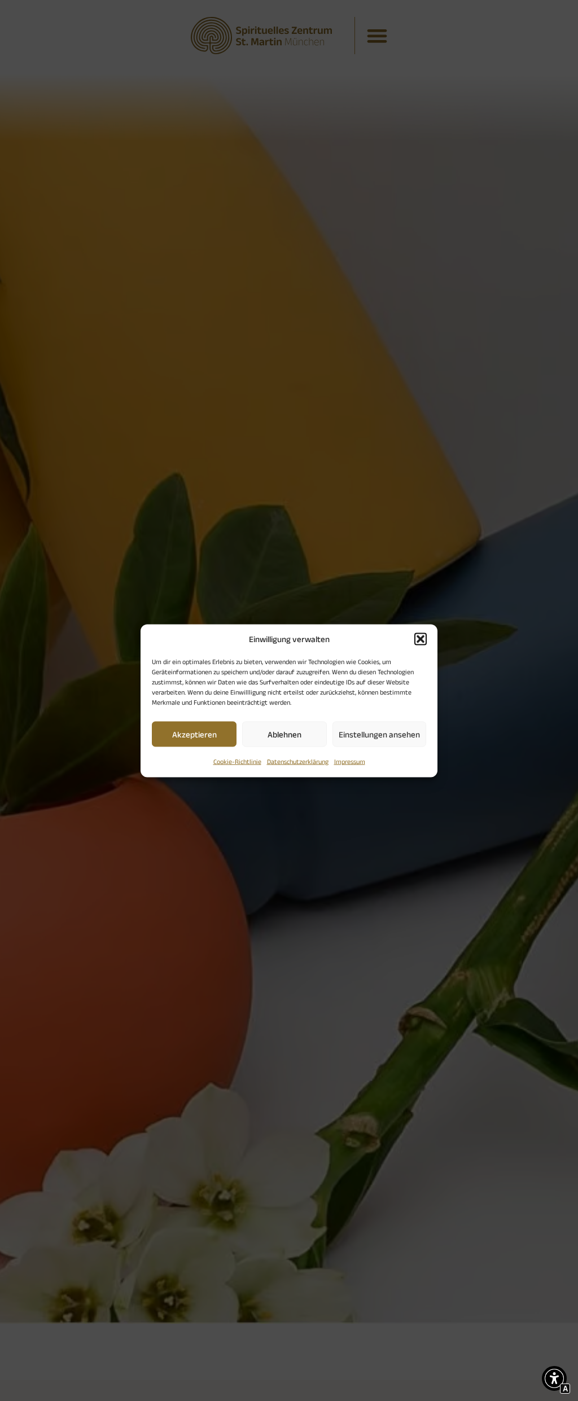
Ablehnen (284, 734)
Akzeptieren (194, 734)
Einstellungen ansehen (379, 734)
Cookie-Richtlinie (237, 761)
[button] (420, 638)
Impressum (349, 761)
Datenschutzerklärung (298, 761)
